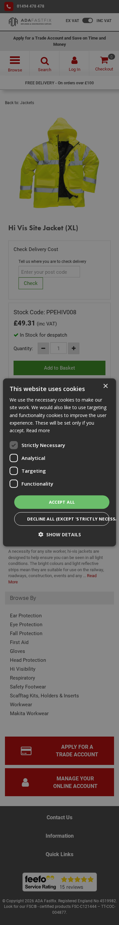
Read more (38, 430)
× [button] (105, 386)
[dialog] (59, 462)
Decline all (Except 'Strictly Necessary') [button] (68, 519)
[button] (59, 534)
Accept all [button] (62, 502)
